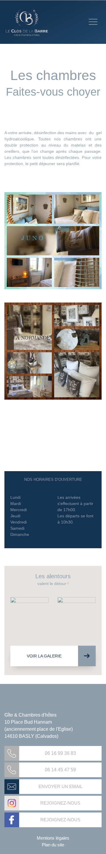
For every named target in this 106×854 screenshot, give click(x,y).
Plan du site (53, 844)
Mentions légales (53, 837)
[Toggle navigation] (93, 21)
